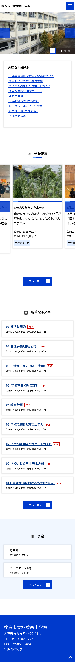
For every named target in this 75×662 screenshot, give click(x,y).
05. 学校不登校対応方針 (23, 101)
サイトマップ (14, 649)
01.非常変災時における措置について (31, 76)
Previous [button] (5, 33)
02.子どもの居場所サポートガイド (29, 86)
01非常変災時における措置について (30, 483)
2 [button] (65, 51)
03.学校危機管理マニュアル (25, 91)
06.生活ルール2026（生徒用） (26, 106)
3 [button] (69, 51)
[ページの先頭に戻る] (70, 657)
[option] (37, 33)
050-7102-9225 (22, 638)
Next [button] (70, 33)
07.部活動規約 (17, 116)
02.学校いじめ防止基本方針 (25, 81)
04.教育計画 (15, 96)
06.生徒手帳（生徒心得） (23, 111)
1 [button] (61, 51)
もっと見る (35, 281)
